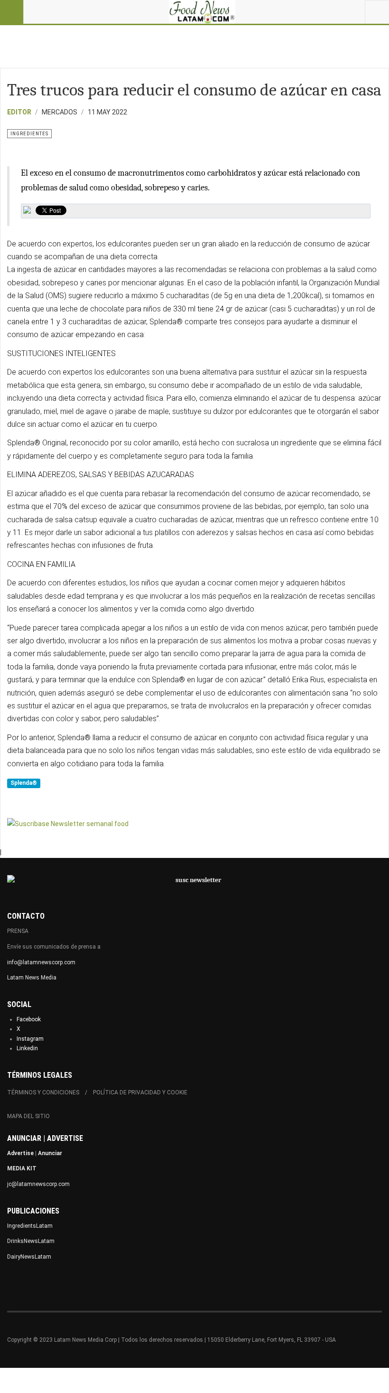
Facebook (29, 1019)
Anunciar (50, 1153)
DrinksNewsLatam (31, 1241)
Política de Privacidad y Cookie (140, 1092)
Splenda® (23, 783)
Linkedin (27, 1048)
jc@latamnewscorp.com (38, 1184)
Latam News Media (31, 977)
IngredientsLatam (30, 1226)
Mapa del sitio (28, 1116)
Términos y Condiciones (43, 1092)
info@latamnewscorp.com (41, 962)
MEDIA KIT (22, 1168)
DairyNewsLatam (29, 1256)
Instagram (30, 1038)
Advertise (20, 1153)
